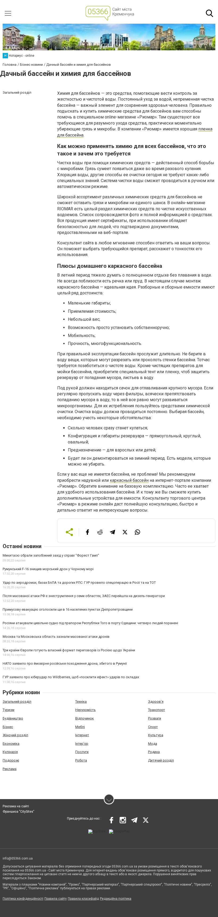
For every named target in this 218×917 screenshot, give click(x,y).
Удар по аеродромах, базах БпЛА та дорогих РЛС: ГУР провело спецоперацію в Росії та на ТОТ (79, 583)
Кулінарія (10, 752)
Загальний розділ (17, 702)
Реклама (9, 769)
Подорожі (11, 760)
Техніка (81, 702)
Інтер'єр (81, 744)
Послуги (82, 752)
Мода (152, 744)
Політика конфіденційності (23, 898)
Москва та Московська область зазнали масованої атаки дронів (56, 637)
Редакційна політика (115, 898)
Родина (154, 752)
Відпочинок (84, 718)
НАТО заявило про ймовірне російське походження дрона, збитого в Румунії (65, 663)
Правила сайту (55, 898)
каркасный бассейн (129, 480)
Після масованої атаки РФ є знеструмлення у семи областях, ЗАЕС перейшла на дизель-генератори (84, 596)
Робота (81, 760)
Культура (155, 735)
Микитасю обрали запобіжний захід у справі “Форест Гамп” (51, 555)
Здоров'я (156, 702)
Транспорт (156, 710)
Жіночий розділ (15, 735)
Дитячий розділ (161, 760)
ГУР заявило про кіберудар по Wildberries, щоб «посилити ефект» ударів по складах (71, 677)
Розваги (154, 718)
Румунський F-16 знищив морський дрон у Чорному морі (48, 569)
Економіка (11, 744)
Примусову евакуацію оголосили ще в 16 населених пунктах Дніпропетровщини (68, 609)
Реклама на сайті (16, 806)
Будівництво (13, 718)
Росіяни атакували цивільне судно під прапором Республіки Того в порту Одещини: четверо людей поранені (90, 623)
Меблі (80, 727)
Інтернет (82, 735)
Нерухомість (85, 710)
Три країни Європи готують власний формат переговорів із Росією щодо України (69, 650)
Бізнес (8, 727)
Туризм (8, 710)
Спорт (153, 727)
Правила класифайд (83, 898)
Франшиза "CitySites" (18, 811)
